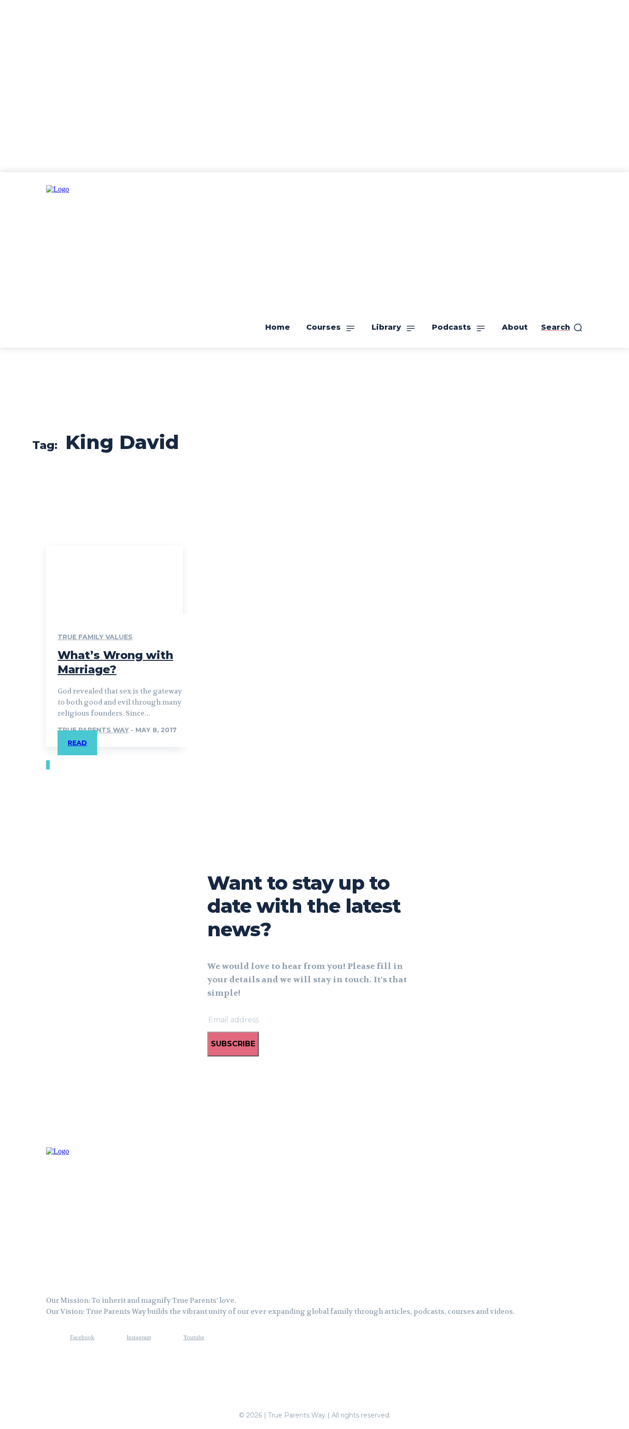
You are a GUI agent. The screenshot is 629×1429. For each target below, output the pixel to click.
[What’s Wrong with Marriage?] (114, 580)
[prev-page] (47, 765)
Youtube (193, 1337)
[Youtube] (166, 1338)
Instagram (139, 1337)
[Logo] (92, 1212)
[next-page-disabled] (49, 765)
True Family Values (95, 637)
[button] (562, 327)
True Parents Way (93, 730)
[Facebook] (53, 1338)
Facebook (82, 1337)
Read (77, 743)
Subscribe (233, 1043)
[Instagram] (109, 1338)
